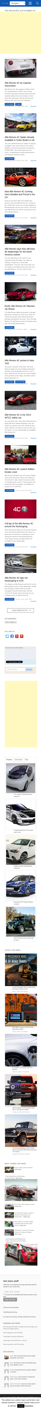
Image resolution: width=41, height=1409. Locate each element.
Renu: (12, 1356)
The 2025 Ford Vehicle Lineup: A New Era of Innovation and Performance (24, 1215)
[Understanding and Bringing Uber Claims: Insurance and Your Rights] (21, 1254)
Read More (33, 106)
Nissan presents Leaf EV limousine (13, 1344)
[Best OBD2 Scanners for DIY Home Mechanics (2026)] (21, 1010)
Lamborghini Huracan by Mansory (13, 1336)
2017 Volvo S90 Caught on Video (24, 1204)
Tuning (18, 104)
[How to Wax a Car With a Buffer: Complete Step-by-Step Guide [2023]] (9, 1224)
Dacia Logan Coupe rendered (23, 1167)
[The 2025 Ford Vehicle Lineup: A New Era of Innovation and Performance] (9, 1215)
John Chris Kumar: (15, 1384)
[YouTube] (21, 636)
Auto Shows (20, 382)
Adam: (12, 1370)
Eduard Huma (11, 106)
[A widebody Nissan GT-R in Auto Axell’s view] (21, 814)
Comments (18, 759)
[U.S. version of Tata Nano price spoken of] (21, 778)
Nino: (11, 1363)
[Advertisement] (20, 33)
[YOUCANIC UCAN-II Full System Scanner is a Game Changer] (9, 1232)
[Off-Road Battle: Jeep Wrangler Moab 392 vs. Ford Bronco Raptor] (21, 1090)
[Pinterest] (16, 636)
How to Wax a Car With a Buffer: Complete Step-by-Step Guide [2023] (24, 1223)
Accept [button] (21, 1406)
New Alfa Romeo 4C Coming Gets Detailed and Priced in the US (20, 194)
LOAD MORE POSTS (20, 610)
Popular (9, 759)
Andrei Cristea (11, 275)
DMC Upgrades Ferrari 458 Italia (13, 1332)
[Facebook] (12, 636)
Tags (26, 759)
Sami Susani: (14, 1377)
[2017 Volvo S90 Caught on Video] (9, 1206)
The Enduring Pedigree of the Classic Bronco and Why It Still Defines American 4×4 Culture (24, 1149)
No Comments (24, 991)
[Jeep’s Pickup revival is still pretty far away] (21, 921)
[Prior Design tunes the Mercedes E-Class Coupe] (21, 1190)
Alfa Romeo (9, 104)
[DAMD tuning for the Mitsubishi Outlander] (21, 850)
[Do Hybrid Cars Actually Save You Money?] (21, 1050)
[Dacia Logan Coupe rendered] (9, 1170)
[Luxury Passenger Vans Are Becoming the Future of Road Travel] (21, 969)
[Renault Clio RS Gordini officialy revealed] (21, 885)
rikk (19, 490)
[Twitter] (7, 636)
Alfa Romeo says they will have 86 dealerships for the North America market (20, 252)
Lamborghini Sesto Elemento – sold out (15, 1340)
